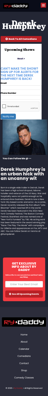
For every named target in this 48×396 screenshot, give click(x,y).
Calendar (24, 349)
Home (24, 334)
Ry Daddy (18, 388)
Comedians (24, 356)
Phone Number (8, 93)
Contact (24, 363)
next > (21, 58)
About (24, 341)
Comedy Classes (24, 377)
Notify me (8, 116)
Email (4, 83)
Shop (24, 370)
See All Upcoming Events (25, 294)
